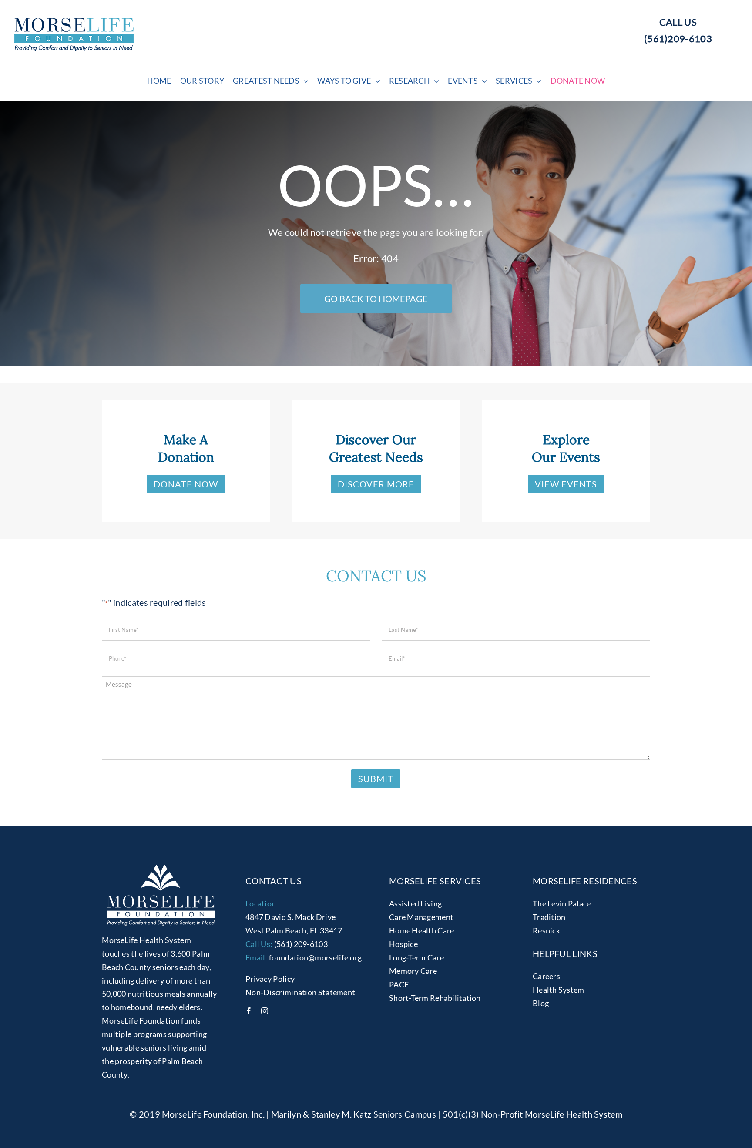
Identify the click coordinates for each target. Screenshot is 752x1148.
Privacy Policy (270, 979)
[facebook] (248, 1010)
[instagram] (264, 1010)
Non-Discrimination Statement (300, 992)
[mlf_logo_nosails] (74, 22)
